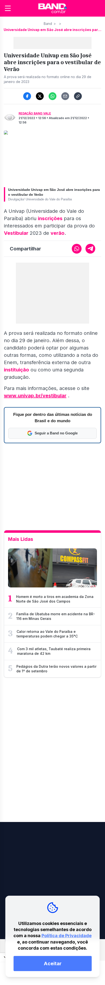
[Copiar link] (78, 96)
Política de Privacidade (67, 935)
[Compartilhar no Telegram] (90, 249)
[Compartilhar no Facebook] (27, 96)
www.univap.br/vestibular (35, 396)
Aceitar (53, 963)
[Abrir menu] (8, 8)
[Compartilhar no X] (40, 96)
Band (48, 23)
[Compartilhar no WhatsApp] (52, 96)
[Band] (52, 8)
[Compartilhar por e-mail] (65, 96)
